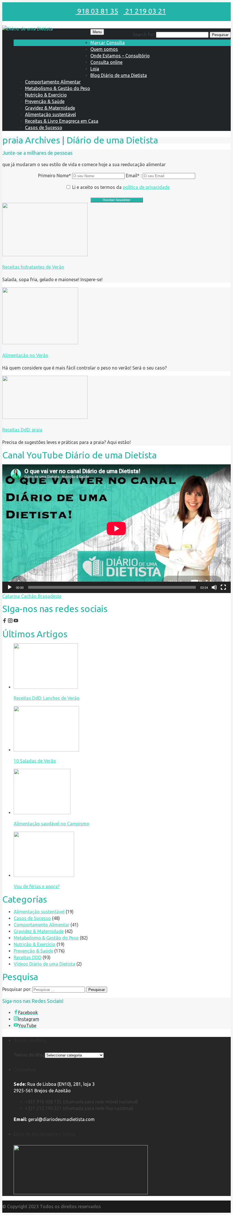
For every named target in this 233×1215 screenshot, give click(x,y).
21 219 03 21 (144, 11)
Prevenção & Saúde (45, 101)
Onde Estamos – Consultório (120, 55)
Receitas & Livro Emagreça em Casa (61, 121)
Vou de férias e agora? (37, 886)
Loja (94, 68)
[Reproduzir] (10, 587)
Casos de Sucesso (43, 127)
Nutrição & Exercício (46, 94)
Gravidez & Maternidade (50, 107)
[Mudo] (214, 587)
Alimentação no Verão (25, 355)
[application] (116, 528)
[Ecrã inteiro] (223, 587)
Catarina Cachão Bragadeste (31, 596)
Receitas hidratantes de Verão (33, 267)
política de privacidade (146, 187)
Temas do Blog (29, 1054)
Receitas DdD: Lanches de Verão (47, 698)
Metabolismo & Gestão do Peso (57, 88)
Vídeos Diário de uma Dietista (44, 963)
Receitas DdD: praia (22, 429)
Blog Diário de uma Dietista (118, 75)
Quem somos (104, 49)
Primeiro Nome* (54, 175)
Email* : (134, 175)
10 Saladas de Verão (35, 760)
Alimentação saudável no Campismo (51, 823)
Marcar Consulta (107, 42)
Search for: (144, 34)
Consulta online (106, 62)
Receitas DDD (27, 957)
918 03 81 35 (97, 11)
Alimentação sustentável (50, 114)
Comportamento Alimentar (53, 81)
